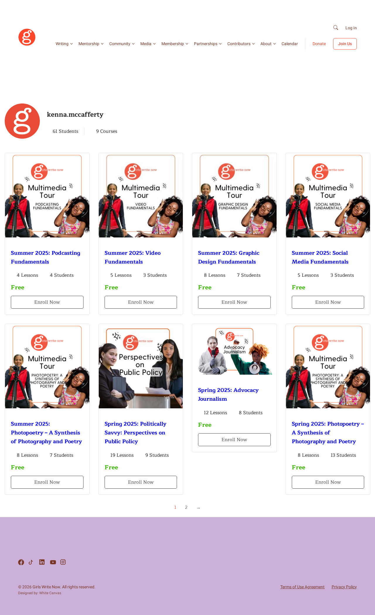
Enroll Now (47, 302)
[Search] (335, 28)
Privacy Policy (344, 587)
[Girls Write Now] (27, 44)
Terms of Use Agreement (302, 587)
